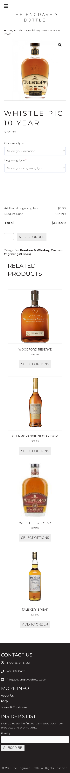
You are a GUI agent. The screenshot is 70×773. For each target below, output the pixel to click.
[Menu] (6, 6)
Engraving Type (15, 160)
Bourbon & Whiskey (26, 30)
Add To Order (32, 237)
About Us (7, 695)
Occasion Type (14, 143)
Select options (35, 364)
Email (5, 733)
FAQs (4, 701)
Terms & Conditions (14, 707)
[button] (59, 44)
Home (8, 30)
